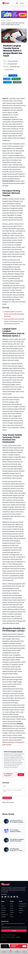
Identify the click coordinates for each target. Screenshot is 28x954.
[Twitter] (11, 897)
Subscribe (14, 930)
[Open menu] (17, 3)
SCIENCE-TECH (4, 914)
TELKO (2, 906)
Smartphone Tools (23, 903)
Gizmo (11, 903)
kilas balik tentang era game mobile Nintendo (13, 735)
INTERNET (3, 916)
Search (20, 912)
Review (11, 906)
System (22, 3)
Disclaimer (18, 937)
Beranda (3, 20)
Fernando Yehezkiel (13, 61)
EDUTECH (3, 910)
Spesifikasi (21, 910)
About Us (3, 937)
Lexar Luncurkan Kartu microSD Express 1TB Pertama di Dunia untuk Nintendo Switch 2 (14, 321)
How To (11, 908)
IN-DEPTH (3, 908)
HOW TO (9, 20)
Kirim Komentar (7, 797)
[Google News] (2, 897)
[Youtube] (14, 897)
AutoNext (12, 912)
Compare (21, 908)
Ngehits (11, 910)
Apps (11, 914)
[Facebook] (5, 897)
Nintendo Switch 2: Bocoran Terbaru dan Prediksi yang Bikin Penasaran (14, 314)
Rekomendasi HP (22, 906)
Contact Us (8, 937)
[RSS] (17, 897)
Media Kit (13, 937)
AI (1, 903)
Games (11, 916)
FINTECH (3, 912)
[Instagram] (8, 897)
